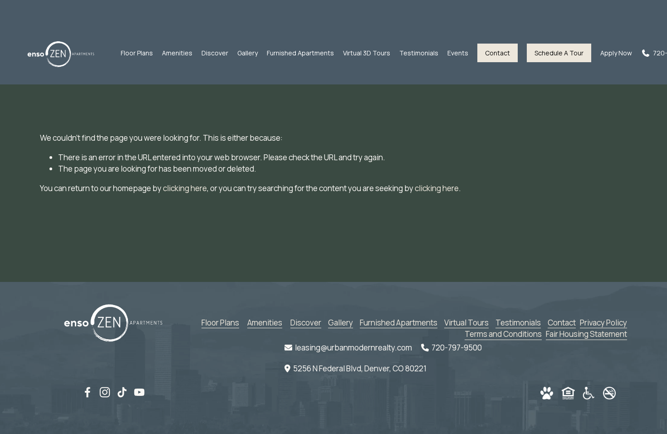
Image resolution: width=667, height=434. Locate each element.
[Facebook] (87, 392)
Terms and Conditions (503, 334)
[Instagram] (104, 392)
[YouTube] (139, 392)
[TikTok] (122, 392)
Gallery (340, 322)
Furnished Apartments (300, 53)
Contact (497, 53)
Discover (214, 53)
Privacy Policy (603, 322)
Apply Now (616, 53)
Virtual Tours (466, 322)
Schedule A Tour (559, 53)
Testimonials (418, 53)
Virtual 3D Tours (366, 53)
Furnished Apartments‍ (398, 322)
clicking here (185, 188)
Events (457, 53)
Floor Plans (137, 53)
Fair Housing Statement (586, 334)
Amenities (177, 53)
